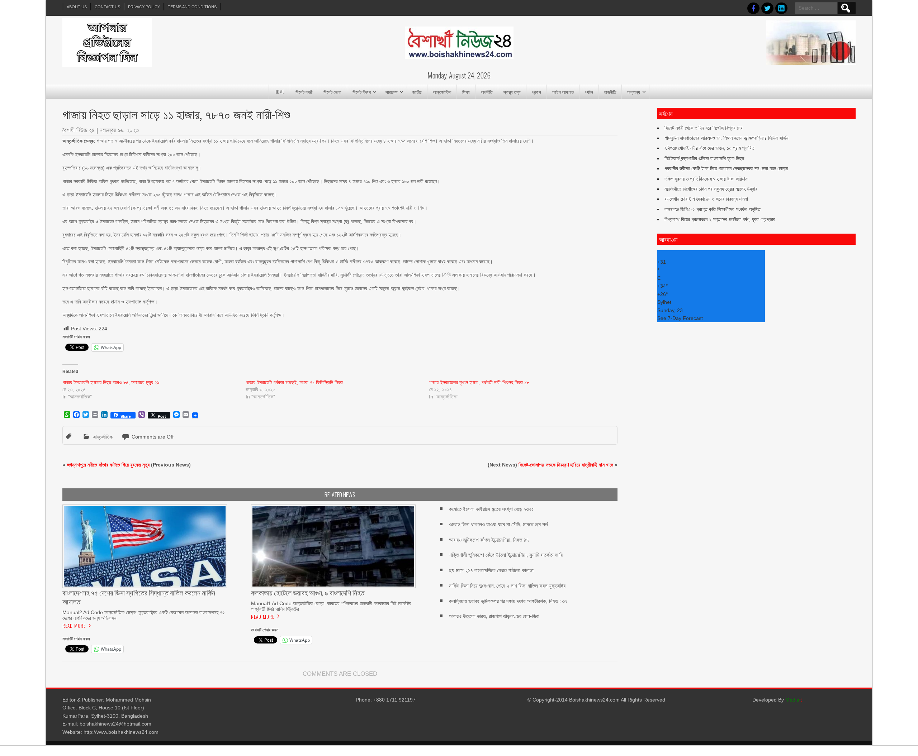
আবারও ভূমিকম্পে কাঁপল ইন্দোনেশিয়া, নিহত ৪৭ (489, 540)
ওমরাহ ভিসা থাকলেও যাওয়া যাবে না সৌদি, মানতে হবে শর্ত (498, 524)
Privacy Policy (144, 7)
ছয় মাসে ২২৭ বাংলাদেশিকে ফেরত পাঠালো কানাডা (491, 570)
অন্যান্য (633, 91)
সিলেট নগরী (303, 91)
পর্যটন (589, 91)
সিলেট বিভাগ (361, 91)
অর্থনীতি (486, 91)
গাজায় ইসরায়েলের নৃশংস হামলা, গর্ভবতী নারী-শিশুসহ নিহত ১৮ (479, 382)
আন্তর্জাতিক (442, 91)
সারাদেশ (391, 91)
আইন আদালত (563, 91)
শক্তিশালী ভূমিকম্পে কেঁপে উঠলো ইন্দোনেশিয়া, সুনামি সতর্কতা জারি (506, 555)
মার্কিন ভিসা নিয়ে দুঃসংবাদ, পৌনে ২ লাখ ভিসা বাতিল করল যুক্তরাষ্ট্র (507, 586)
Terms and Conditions (192, 7)
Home (279, 91)
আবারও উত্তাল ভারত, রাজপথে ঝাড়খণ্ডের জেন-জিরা (494, 616)
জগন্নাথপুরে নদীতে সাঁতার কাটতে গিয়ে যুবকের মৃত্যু (108, 465)
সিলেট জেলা (332, 91)
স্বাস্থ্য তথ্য (512, 91)
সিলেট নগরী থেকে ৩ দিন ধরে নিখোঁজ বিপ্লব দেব (703, 128)
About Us (77, 7)
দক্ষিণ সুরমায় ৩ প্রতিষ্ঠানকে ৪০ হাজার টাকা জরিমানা (706, 179)
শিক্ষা (466, 91)
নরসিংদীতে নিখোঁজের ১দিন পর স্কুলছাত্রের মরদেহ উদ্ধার (710, 189)
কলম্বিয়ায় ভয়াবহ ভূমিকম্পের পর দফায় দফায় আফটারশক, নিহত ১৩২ (508, 601)
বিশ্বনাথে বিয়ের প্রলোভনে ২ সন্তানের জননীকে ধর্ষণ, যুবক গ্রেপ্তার (719, 219)
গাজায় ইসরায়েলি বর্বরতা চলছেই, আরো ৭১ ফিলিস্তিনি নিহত (294, 382)
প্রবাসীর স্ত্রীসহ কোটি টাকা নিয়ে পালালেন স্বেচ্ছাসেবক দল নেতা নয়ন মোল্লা (726, 168)
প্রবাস (536, 91)
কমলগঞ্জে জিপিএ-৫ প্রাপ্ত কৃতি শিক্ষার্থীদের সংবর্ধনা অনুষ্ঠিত (712, 209)
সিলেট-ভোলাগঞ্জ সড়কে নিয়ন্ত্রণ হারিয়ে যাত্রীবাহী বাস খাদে (566, 465)
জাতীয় (417, 91)
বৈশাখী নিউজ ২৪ (78, 130)
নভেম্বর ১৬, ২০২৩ (119, 130)
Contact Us (107, 7)
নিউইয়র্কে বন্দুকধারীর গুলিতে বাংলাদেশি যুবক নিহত (704, 158)
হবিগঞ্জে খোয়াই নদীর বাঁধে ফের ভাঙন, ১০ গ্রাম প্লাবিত (709, 148)
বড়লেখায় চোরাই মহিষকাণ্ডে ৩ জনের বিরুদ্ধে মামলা (706, 199)
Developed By (777, 700)
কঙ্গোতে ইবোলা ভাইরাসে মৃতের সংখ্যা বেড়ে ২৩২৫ (491, 509)
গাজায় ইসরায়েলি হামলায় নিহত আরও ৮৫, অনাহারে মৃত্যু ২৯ (111, 382)
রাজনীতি (610, 91)
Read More (74, 625)
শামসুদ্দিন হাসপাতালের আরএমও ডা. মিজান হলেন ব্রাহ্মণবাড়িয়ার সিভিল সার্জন (726, 138)
